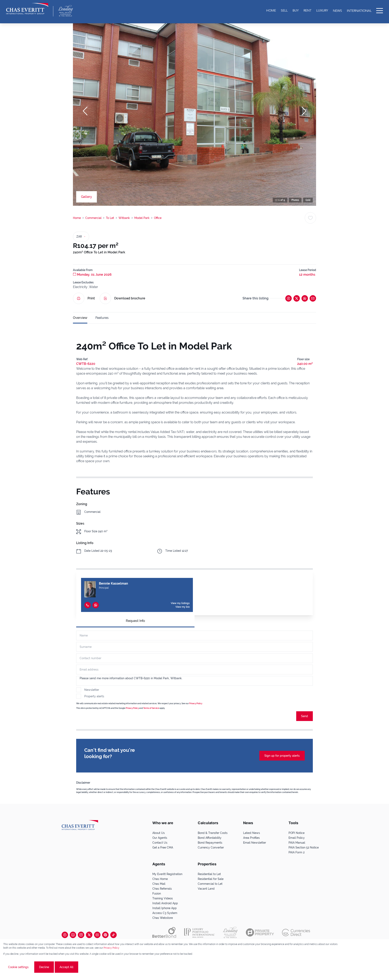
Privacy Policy (111, 947)
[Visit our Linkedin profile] (73, 935)
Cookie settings (18, 967)
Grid (308, 200)
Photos (295, 200)
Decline (44, 967)
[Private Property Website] (260, 932)
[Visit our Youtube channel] (97, 935)
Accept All (66, 967)
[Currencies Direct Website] (296, 932)
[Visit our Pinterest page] (105, 935)
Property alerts (94, 696)
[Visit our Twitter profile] (89, 935)
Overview (80, 318)
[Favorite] (310, 218)
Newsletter (91, 689)
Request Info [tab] (135, 621)
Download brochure (129, 298)
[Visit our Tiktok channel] (113, 935)
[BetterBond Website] (164, 932)
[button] (85, 111)
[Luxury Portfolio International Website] (199, 932)
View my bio (182, 606)
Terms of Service (151, 708)
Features (102, 318)
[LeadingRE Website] (230, 932)
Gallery (86, 197)
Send (304, 716)
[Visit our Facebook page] (65, 935)
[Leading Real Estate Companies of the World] (65, 10)
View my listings (180, 603)
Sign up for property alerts (282, 755)
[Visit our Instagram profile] (81, 935)
